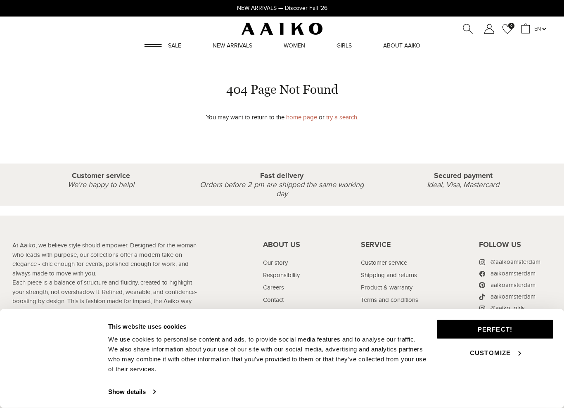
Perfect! (495, 329)
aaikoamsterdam (513, 273)
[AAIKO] (282, 29)
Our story (275, 262)
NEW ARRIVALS (232, 45)
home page (301, 117)
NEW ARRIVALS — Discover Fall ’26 (282, 8)
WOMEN (294, 45)
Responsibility (281, 275)
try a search (341, 117)
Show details (127, 391)
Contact (273, 300)
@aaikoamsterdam (515, 262)
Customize (490, 352)
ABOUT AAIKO (401, 45)
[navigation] (281, 296)
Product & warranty (386, 287)
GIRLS (344, 45)
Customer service (384, 262)
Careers (273, 287)
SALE (174, 45)
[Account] (487, 29)
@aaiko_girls (508, 308)
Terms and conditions (389, 300)
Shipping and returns (389, 275)
